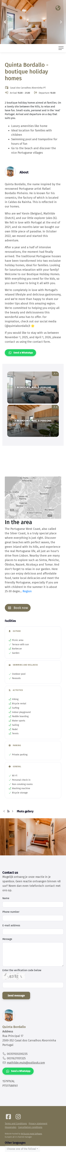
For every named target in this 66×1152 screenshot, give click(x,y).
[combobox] (22, 1149)
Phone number (10, 911)
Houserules (10, 1127)
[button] (5, 22)
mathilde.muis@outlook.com (26, 1062)
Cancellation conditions (30, 1127)
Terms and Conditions (16, 1123)
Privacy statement (38, 1123)
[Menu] (61, 48)
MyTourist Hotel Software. (31, 1134)
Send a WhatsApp (23, 352)
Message (7, 939)
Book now (20, 608)
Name (5, 898)
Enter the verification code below (21, 970)
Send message (16, 995)
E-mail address (11, 925)
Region (27, 591)
